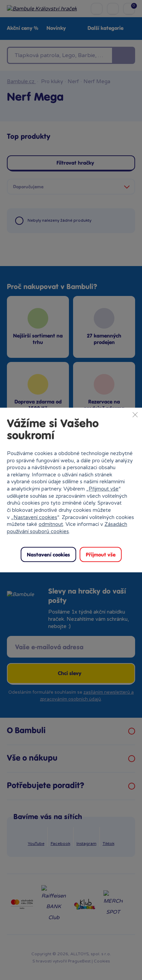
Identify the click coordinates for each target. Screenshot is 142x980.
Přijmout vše (104, 489)
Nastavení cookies (35, 517)
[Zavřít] (135, 414)
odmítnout (51, 524)
